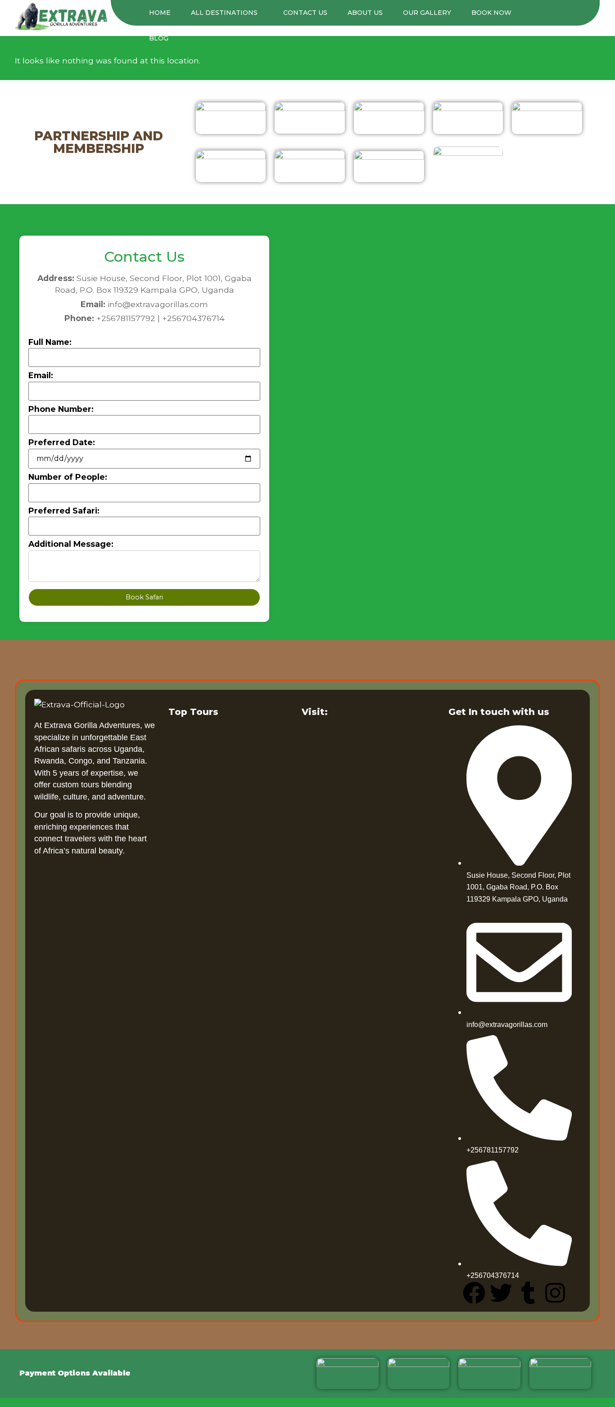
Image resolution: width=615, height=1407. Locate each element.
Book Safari (144, 597)
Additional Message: (70, 544)
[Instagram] (555, 1293)
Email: (40, 375)
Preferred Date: (61, 442)
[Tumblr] (528, 1293)
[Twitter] (501, 1293)
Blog (158, 38)
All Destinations (224, 13)
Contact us (305, 13)
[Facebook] (474, 1293)
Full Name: (50, 342)
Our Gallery (427, 13)
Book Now (491, 13)
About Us (365, 13)
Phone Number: (61, 409)
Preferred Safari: (63, 511)
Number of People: (67, 477)
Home (160, 13)
